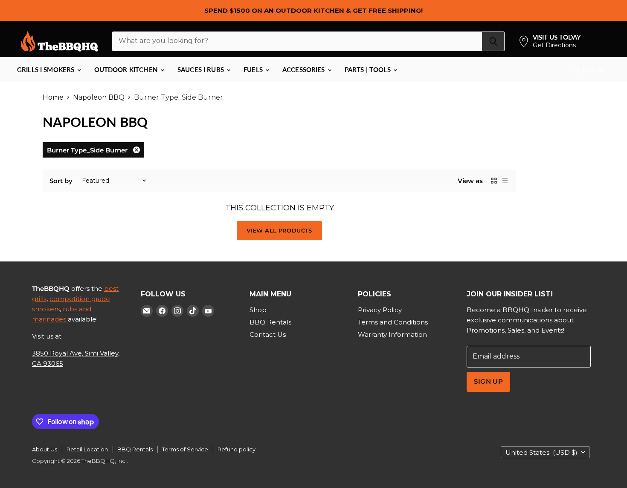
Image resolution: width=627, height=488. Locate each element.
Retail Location (87, 449)
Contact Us (268, 334)
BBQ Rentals (270, 322)
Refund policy (236, 449)
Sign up (488, 381)
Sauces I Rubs (201, 69)
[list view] (505, 180)
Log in (593, 69)
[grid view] (494, 180)
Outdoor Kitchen (127, 69)
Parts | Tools (368, 69)
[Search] (493, 41)
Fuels (254, 69)
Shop (258, 310)
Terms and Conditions (393, 322)
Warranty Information (392, 334)
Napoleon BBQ (99, 97)
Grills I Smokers (46, 69)
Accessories (304, 69)
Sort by (61, 180)
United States (541, 452)
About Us (44, 449)
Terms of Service (185, 449)
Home (53, 97)
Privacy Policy (380, 310)
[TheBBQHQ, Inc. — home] (59, 41)
